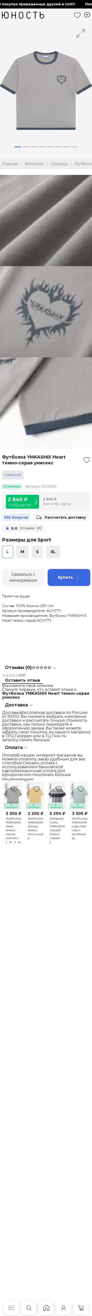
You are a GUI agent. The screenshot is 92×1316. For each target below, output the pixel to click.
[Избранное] (77, 15)
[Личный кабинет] (63, 1307)
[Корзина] (81, 1307)
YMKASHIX (12, 475)
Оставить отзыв (22, 680)
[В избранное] (86, 460)
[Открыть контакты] (87, 15)
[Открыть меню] (11, 1307)
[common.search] (28, 1307)
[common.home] (46, 1307)
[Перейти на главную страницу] (23, 15)
